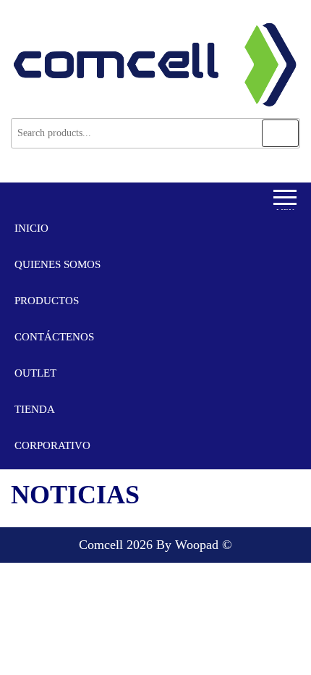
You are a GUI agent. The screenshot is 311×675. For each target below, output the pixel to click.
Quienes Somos (57, 264)
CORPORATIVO (52, 445)
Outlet (35, 373)
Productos (46, 300)
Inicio (31, 228)
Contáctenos (54, 337)
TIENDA (34, 409)
